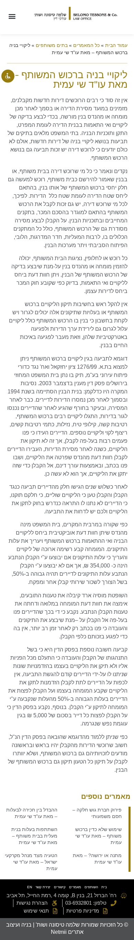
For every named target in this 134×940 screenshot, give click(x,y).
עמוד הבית (116, 45)
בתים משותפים (52, 45)
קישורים (60, 887)
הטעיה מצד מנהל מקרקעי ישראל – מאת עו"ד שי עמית (31, 862)
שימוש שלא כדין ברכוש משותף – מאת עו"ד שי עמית (98, 836)
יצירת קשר (43, 887)
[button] (12, 16)
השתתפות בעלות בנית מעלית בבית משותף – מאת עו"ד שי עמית (34, 836)
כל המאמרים (86, 45)
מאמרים (75, 887)
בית (104, 887)
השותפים (91, 887)
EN (29, 887)
